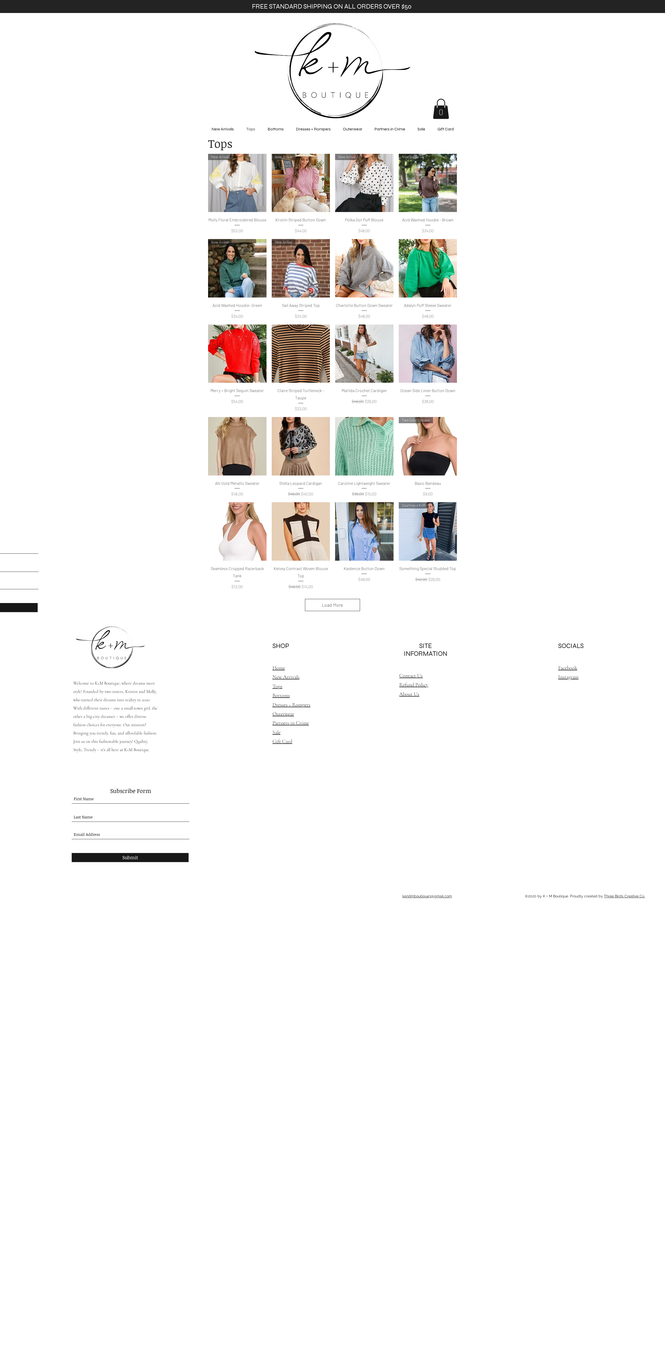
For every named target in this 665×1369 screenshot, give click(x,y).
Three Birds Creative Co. (624, 896)
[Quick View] (364, 268)
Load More (332, 605)
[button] (441, 109)
